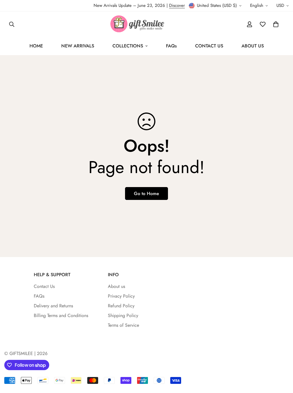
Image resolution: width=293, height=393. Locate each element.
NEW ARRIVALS (77, 46)
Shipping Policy (123, 315)
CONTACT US (209, 46)
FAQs (171, 46)
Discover (177, 5)
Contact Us (44, 286)
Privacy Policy (121, 296)
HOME (36, 46)
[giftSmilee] (146, 24)
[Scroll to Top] (281, 361)
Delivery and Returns (53, 305)
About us (116, 286)
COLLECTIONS (127, 46)
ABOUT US (252, 46)
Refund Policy (121, 305)
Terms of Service (123, 325)
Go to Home (146, 193)
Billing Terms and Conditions (61, 315)
